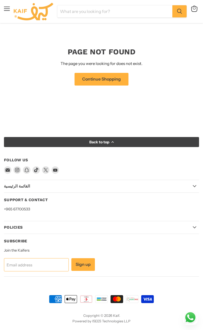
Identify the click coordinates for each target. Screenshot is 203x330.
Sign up (83, 264)
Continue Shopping (101, 79)
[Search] (179, 11)
